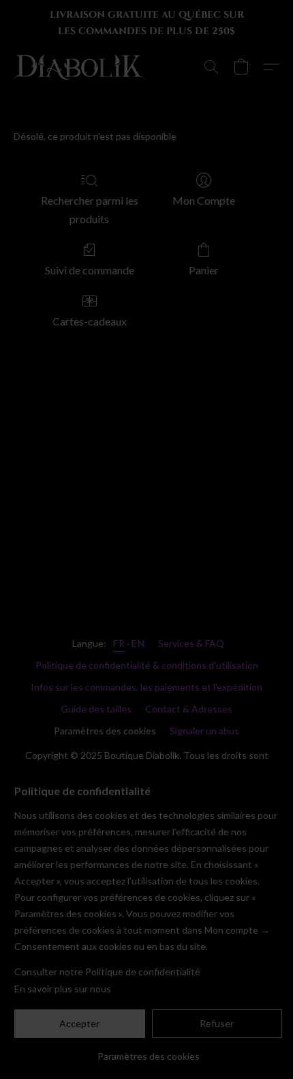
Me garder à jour (146, 687)
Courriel (77, 640)
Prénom (74, 589)
